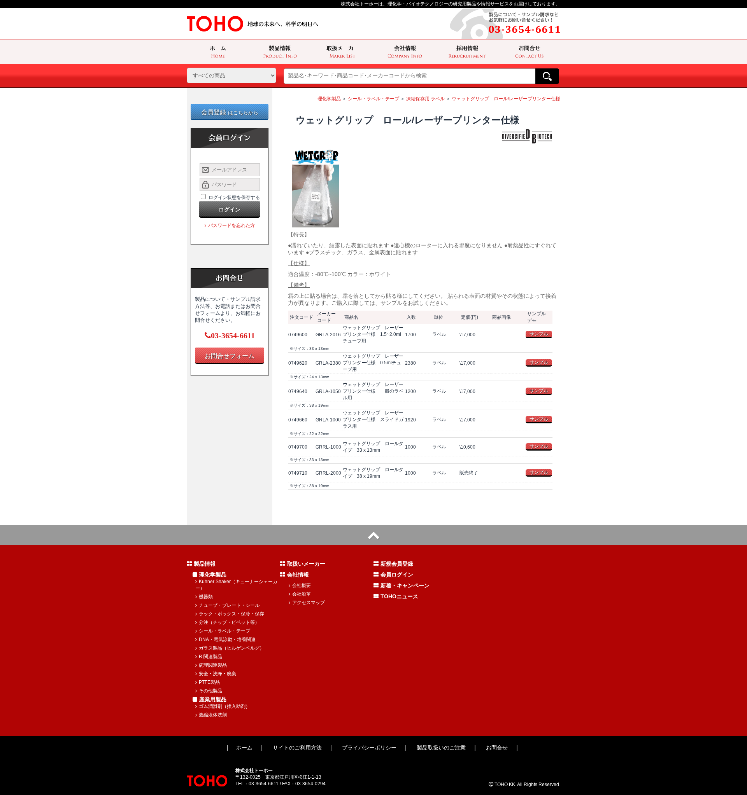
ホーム (244, 747)
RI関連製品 (210, 656)
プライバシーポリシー (369, 747)
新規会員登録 (397, 564)
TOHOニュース (399, 596)
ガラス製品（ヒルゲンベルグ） (231, 648)
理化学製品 (329, 98)
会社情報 (298, 574)
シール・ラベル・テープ (373, 98)
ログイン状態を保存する (234, 197)
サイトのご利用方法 (297, 747)
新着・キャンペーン (405, 585)
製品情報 (205, 564)
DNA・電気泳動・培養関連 (227, 639)
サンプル (539, 334)
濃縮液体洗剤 (213, 715)
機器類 (206, 596)
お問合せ (497, 747)
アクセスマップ (308, 602)
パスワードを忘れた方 (231, 225)
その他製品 (210, 691)
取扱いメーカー (306, 564)
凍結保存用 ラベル (425, 98)
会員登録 (229, 112)
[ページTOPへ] (373, 535)
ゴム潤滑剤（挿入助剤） (224, 706)
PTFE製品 (209, 682)
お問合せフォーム (229, 356)
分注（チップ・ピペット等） (229, 622)
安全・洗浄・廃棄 (217, 673)
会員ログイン (397, 574)
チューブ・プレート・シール (229, 605)
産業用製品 (212, 699)
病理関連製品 (213, 665)
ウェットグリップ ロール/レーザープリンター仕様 (506, 98)
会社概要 (301, 585)
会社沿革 (301, 594)
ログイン (229, 209)
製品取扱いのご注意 (441, 747)
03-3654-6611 (233, 335)
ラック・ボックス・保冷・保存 (231, 614)
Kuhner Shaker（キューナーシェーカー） (236, 585)
